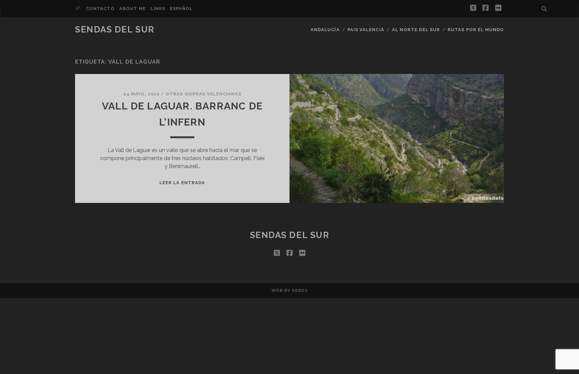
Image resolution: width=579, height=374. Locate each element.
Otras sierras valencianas (203, 93)
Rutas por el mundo (476, 29)
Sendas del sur (114, 29)
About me (132, 8)
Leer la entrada (182, 182)
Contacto (100, 8)
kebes (300, 290)
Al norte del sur (416, 29)
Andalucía (325, 29)
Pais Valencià (365, 29)
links (157, 8)
